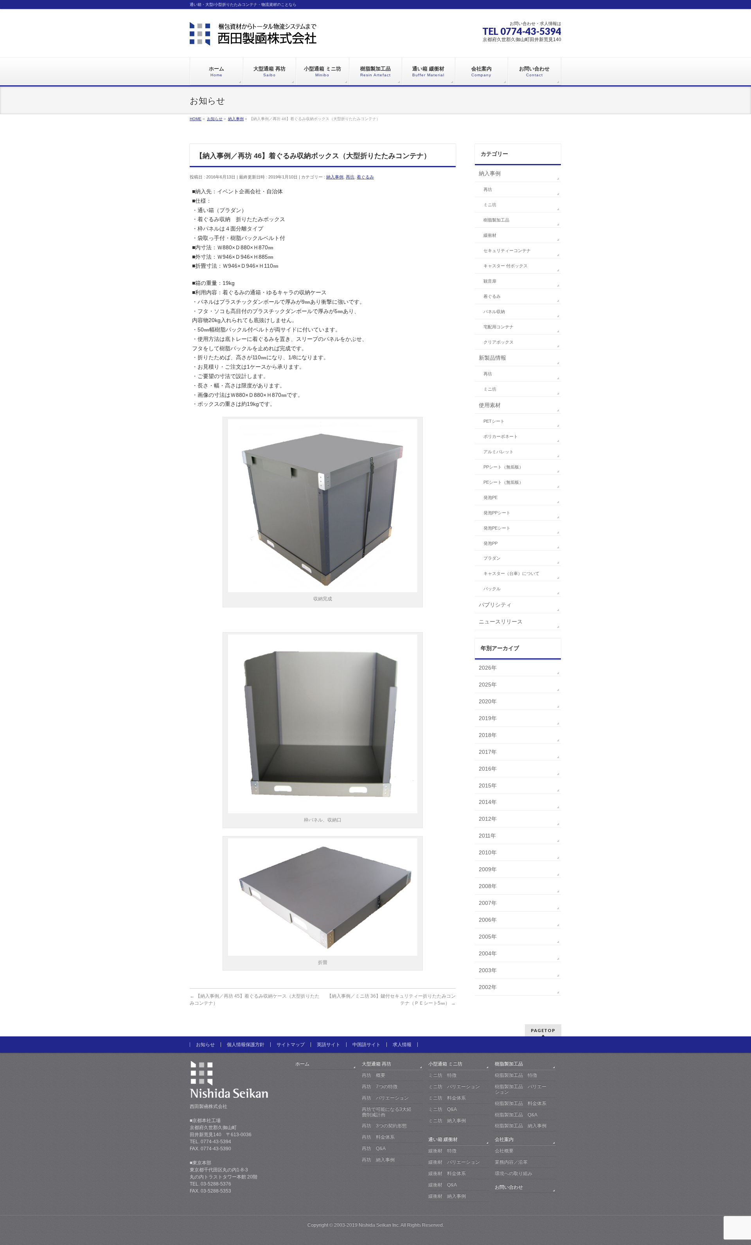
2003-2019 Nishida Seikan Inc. (367, 1225)
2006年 (488, 920)
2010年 (488, 852)
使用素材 (490, 405)
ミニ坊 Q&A (442, 1109)
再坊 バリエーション (385, 1098)
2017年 (488, 752)
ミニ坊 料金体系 (447, 1098)
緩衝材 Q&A (442, 1184)
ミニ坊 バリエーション (454, 1086)
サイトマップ (291, 1044)
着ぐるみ (365, 177)
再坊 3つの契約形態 (384, 1125)
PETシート (494, 421)
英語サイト (328, 1044)
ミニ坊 (489, 204)
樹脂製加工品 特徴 (516, 1075)
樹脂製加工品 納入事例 (520, 1125)
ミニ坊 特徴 (442, 1075)
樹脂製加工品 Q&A (516, 1114)
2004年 (488, 953)
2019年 (488, 718)
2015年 (488, 785)
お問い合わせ (509, 1187)
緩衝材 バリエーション (454, 1162)
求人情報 (402, 1044)
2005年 (488, 936)
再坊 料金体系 (378, 1137)
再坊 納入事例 (378, 1159)
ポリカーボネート (500, 436)
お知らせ (205, 1044)
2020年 (488, 701)
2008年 (488, 886)
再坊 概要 (373, 1075)
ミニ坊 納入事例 (447, 1120)
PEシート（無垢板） (503, 482)
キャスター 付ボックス (505, 265)
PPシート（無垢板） (503, 467)
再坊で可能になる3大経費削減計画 (386, 1111)
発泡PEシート (496, 528)
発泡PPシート (496, 512)
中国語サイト (366, 1044)
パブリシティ (495, 605)
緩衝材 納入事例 (447, 1196)
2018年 (488, 735)
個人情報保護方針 (245, 1044)
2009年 (488, 869)
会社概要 (504, 1150)
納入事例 (334, 177)
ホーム (302, 1064)
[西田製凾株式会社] (253, 36)
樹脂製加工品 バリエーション (520, 1089)
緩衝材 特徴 (442, 1150)
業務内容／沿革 (511, 1162)
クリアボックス (498, 342)
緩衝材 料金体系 (447, 1173)
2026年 (488, 668)
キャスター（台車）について (511, 573)
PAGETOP (543, 1030)
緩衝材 (489, 235)
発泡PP (490, 543)
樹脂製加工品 (496, 220)
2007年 (488, 903)
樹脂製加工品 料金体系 (520, 1103)
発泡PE (490, 497)
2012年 (488, 819)
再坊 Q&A (374, 1148)
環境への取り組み (513, 1173)
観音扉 (489, 281)
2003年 (488, 970)
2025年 (488, 684)
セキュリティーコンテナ (507, 250)
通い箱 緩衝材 (443, 1139)
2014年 (488, 802)
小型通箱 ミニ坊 (445, 1064)
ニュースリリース (501, 621)
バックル (492, 588)
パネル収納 (494, 311)
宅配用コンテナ (498, 326)
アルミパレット (498, 451)
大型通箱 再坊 (376, 1064)
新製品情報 (492, 358)
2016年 (488, 769)
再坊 (350, 177)
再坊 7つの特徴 (379, 1086)
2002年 (488, 987)
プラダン (492, 558)
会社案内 (504, 1139)
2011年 (487, 835)
